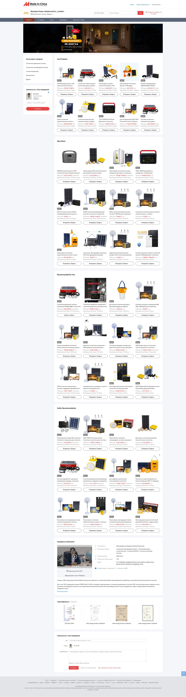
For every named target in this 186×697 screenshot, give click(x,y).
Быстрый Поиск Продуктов (124, 680)
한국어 (108, 682)
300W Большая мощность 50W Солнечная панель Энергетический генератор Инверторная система (68, 173)
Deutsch (79, 682)
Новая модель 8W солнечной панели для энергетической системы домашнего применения (94, 173)
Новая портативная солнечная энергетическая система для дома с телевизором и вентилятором (68, 347)
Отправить (73, 668)
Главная (28, 20)
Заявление (54, 680)
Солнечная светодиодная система (37, 67)
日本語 (60, 682)
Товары (41, 20)
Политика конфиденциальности (87, 680)
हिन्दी (126, 682)
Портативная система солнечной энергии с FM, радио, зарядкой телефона (107, 86)
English (41, 682)
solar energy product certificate (95, 623)
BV (126, 568)
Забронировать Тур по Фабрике (75, 575)
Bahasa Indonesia (153, 682)
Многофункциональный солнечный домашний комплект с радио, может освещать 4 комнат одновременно (147, 522)
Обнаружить (63, 20)
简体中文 (47, 682)
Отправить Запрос (66, 94)
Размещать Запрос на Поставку (109, 668)
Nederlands (120, 682)
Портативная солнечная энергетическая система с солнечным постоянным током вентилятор (95, 522)
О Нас (52, 20)
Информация (137, 680)
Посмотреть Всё (62, 591)
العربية (113, 682)
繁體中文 (54, 682)
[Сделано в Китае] (35, 4)
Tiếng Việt (144, 682)
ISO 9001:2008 (69, 623)
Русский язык (100, 682)
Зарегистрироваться (142, 4)
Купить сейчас (69, 315)
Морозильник (30, 75)
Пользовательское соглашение (67, 680)
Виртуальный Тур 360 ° (75, 571)
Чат (37, 98)
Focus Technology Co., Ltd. (91, 686)
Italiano (93, 682)
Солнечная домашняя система (36, 63)
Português (86, 682)
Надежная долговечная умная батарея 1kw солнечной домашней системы (120, 255)
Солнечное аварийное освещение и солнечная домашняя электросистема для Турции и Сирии (95, 306)
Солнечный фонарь (32, 71)
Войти (132, 4)
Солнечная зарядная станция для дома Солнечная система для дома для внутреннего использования (120, 347)
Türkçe (138, 682)
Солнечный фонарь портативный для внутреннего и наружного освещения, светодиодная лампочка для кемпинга (95, 481)
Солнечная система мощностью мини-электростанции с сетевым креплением (148, 214)
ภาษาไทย (131, 682)
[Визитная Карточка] (48, 92)
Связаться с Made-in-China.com (106, 680)
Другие (28, 79)
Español (73, 682)
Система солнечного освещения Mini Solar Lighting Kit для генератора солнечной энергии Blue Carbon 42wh (147, 306)
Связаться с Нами (78, 20)
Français (66, 682)
